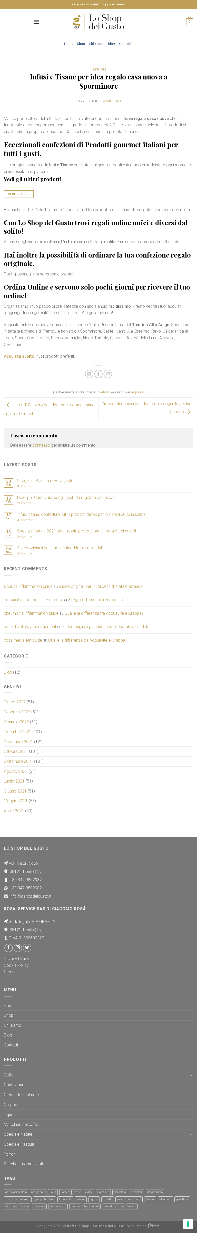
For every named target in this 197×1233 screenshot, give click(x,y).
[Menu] (36, 21)
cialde (89, 1192)
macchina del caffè (129, 1199)
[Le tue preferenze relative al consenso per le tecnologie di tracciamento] (188, 1224)
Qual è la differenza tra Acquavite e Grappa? (104, 613)
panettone (182, 1199)
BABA (53, 1192)
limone (80, 1199)
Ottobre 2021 (16, 751)
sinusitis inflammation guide (28, 586)
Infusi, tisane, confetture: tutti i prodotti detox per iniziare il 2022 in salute (81, 514)
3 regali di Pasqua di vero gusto (45, 480)
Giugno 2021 (15, 791)
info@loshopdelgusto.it (88, 4)
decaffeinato (155, 1192)
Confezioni (13, 1084)
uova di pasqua (113, 1206)
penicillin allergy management (30, 626)
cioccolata (103, 1192)
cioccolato (120, 1192)
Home (68, 43)
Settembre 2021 (18, 761)
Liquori (10, 1114)
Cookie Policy (16, 965)
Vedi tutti (18, 194)
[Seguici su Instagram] (18, 948)
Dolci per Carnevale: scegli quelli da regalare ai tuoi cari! (66, 497)
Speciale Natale (18, 1134)
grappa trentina (44, 1199)
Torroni (10, 1154)
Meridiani (165, 1199)
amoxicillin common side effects (33, 599)
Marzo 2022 (15, 702)
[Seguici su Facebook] (8, 948)
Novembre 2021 (18, 741)
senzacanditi (58, 1206)
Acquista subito (19, 356)
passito (24, 1206)
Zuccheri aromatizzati (23, 1164)
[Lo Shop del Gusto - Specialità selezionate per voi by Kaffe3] (98, 21)
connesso (41, 445)
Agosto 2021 (15, 771)
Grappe (10, 1104)
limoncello (65, 1199)
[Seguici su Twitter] (27, 948)
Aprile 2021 (14, 810)
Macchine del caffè (21, 1124)
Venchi (131, 1206)
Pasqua (10, 1206)
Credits (10, 971)
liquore (94, 1199)
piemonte (39, 1206)
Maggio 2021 (16, 800)
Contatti (125, 43)
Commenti (26, 486)
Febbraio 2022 (17, 712)
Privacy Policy (16, 958)
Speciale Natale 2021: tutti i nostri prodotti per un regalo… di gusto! (76, 531)
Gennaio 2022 (16, 722)
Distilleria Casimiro (17, 1199)
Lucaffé (107, 1199)
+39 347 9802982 (116, 4)
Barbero (65, 1192)
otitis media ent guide (23, 640)
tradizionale (91, 1206)
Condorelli (136, 1192)
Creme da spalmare (21, 1094)
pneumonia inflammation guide (31, 613)
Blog (111, 43)
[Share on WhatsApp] (89, 374)
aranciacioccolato (16, 1192)
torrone (75, 1206)
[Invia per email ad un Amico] (108, 374)
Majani (150, 1199)
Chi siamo (96, 43)
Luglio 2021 (14, 781)
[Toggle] (191, 1075)
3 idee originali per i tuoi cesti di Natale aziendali (60, 548)
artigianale (38, 1192)
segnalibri (138, 392)
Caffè (9, 1075)
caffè (78, 1192)
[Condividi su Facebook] (98, 374)
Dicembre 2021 (17, 731)
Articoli (98, 69)
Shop (81, 43)
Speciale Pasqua (19, 1144)
